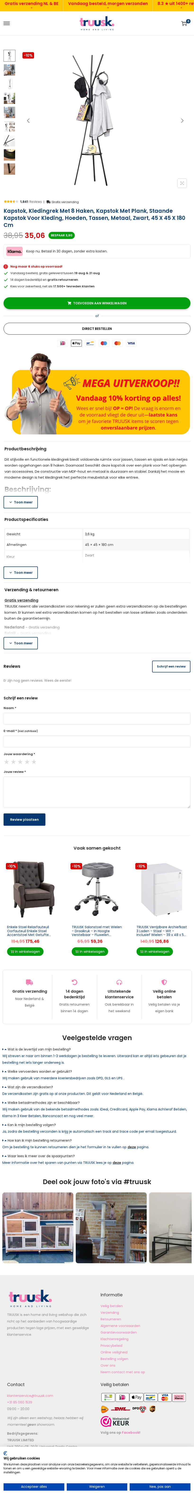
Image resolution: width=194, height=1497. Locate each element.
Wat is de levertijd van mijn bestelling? (39, 1049)
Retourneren (111, 1319)
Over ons (108, 1365)
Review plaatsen (24, 819)
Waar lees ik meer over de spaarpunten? (41, 1156)
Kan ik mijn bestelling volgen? (32, 1125)
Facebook (130, 1432)
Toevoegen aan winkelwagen (100, 303)
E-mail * (21, 731)
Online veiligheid (114, 1352)
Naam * (10, 708)
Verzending (110, 1312)
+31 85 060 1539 (19, 1402)
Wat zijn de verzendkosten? (30, 1087)
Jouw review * (15, 772)
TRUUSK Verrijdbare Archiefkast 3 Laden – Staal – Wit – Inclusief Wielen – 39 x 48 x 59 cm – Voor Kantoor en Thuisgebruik (162, 935)
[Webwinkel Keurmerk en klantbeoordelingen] (115, 1421)
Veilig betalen (112, 1306)
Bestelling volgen (114, 1359)
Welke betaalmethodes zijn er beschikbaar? (44, 1102)
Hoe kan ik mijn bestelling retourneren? (40, 1140)
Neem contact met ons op (123, 1372)
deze (132, 1147)
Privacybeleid (111, 1345)
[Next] (182, 121)
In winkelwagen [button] (27, 951)
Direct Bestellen (97, 328)
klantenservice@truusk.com (30, 1395)
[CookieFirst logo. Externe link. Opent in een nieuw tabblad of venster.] (5, 1453)
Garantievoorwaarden (119, 1332)
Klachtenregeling (114, 1339)
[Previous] (28, 121)
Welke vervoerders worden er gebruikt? (40, 1071)
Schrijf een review (171, 666)
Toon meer (23, 502)
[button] (97, 1049)
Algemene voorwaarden (120, 1325)
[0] (184, 23)
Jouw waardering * (19, 754)
